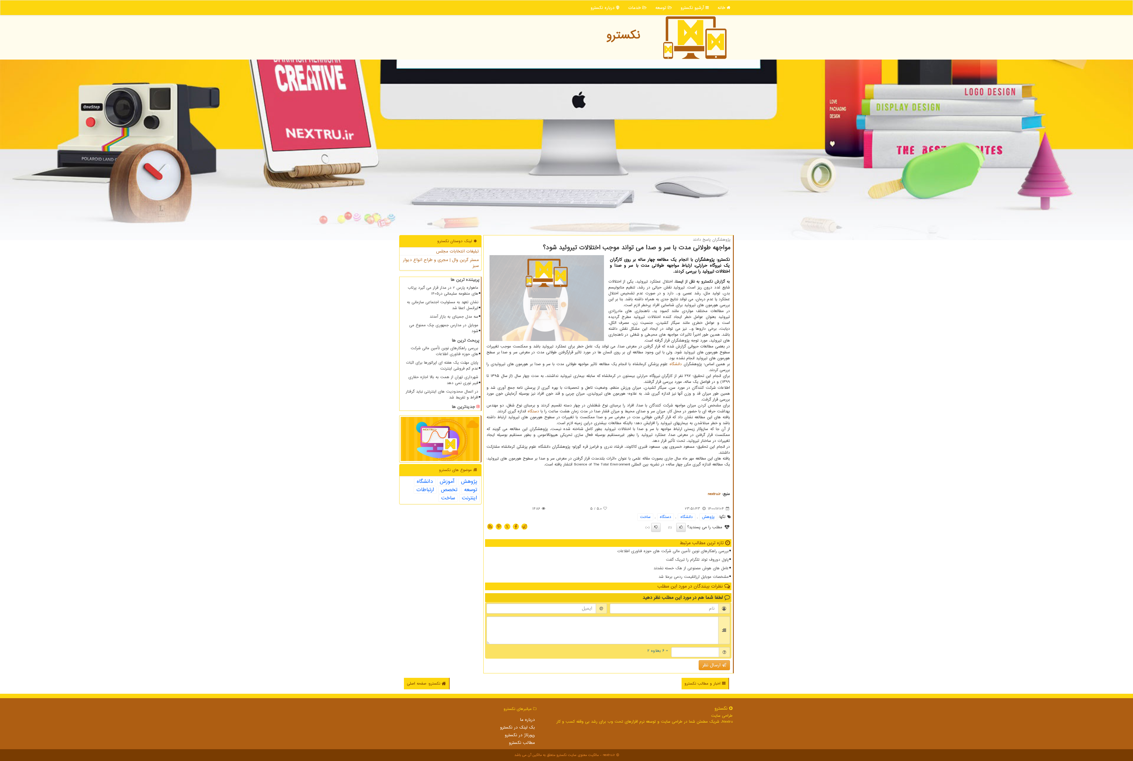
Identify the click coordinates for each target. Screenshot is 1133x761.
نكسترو (623, 35)
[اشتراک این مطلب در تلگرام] (524, 526)
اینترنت (469, 498)
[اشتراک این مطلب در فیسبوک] (515, 526)
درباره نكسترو (603, 7)
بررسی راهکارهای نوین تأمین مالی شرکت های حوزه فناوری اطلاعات (673, 551)
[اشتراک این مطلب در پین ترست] (498, 526)
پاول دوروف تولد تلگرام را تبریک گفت (697, 559)
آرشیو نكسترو (693, 7)
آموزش (447, 482)
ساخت (645, 517)
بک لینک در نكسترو (517, 727)
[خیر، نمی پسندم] (656, 527)
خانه (722, 7)
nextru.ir (714, 494)
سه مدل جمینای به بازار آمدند (454, 316)
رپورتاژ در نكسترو (520, 735)
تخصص (449, 490)
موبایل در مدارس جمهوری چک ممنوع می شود (443, 328)
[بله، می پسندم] (681, 527)
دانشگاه (675, 364)
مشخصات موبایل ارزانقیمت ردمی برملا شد (694, 577)
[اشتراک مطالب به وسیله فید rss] (490, 526)
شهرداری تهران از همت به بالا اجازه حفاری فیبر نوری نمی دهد (443, 380)
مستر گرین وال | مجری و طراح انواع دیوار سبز (441, 263)
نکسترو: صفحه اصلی (424, 683)
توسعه (661, 7)
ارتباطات (425, 490)
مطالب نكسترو (522, 742)
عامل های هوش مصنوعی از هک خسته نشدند (691, 568)
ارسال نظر (712, 665)
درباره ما (527, 719)
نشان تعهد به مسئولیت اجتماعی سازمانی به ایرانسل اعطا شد (442, 305)
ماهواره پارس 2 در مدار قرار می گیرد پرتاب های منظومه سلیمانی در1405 (443, 290)
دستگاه (533, 411)
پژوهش (708, 517)
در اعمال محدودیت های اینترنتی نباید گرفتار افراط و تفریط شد (442, 394)
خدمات (635, 7)
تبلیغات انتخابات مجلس (457, 251)
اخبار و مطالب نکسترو (703, 683)
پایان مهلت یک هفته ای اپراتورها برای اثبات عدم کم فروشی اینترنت (442, 365)
